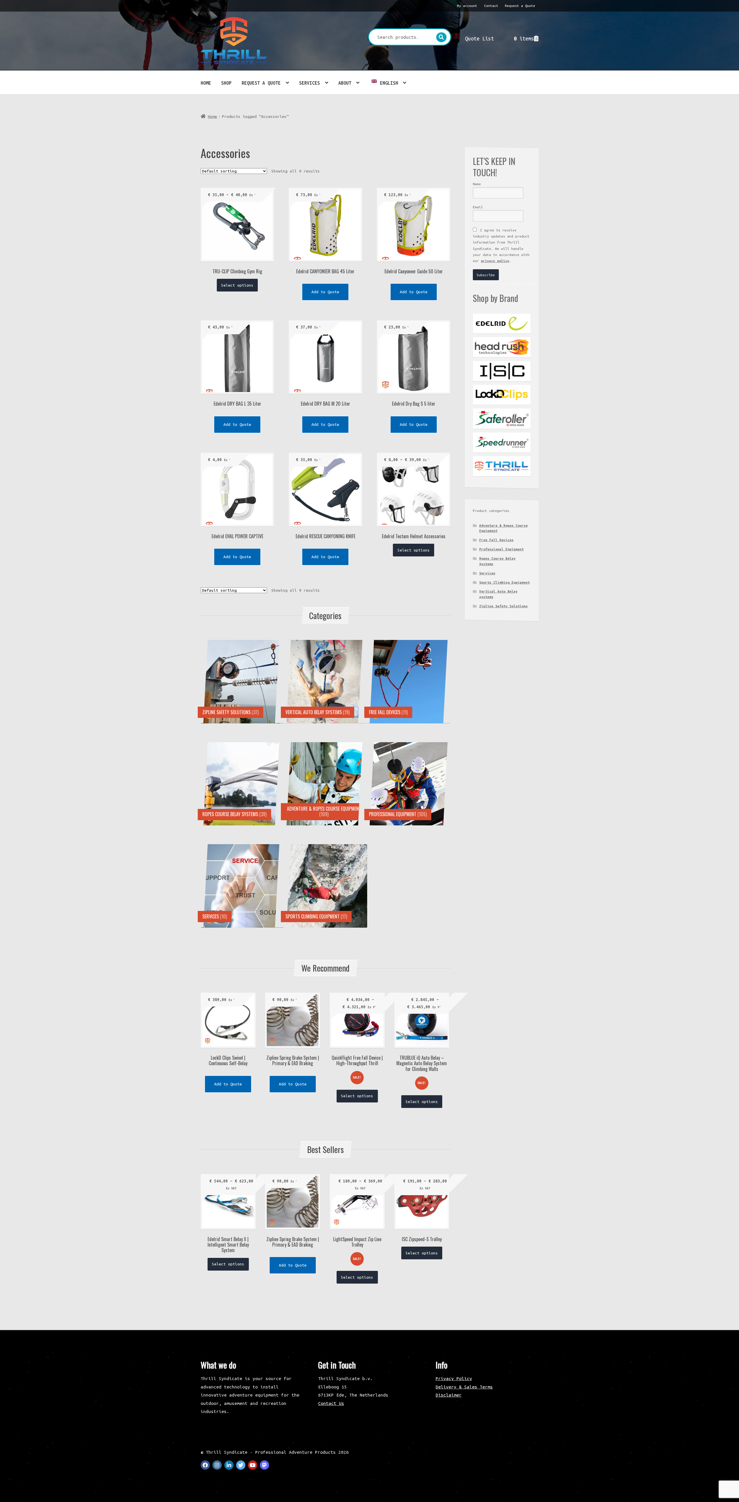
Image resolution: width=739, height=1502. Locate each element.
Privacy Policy (454, 1378)
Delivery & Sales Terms (464, 1386)
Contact (491, 6)
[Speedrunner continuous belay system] (502, 442)
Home (206, 83)
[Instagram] (217, 1465)
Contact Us (331, 1403)
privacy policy (495, 261)
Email (478, 207)
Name (477, 184)
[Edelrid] (502, 323)
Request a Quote (520, 6)
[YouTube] (252, 1465)
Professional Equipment (501, 549)
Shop (226, 83)
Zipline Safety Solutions (503, 606)
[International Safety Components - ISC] (502, 371)
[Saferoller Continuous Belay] (502, 418)
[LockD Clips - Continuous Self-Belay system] (502, 395)
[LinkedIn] (229, 1465)
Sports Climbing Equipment (504, 582)
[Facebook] (205, 1465)
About (344, 83)
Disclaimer (449, 1394)
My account (467, 6)
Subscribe (486, 275)
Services (309, 83)
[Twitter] (240, 1465)
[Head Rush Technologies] (502, 347)
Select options (237, 285)
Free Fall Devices (496, 540)
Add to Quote (325, 291)
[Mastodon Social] (264, 1465)
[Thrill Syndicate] (502, 466)
